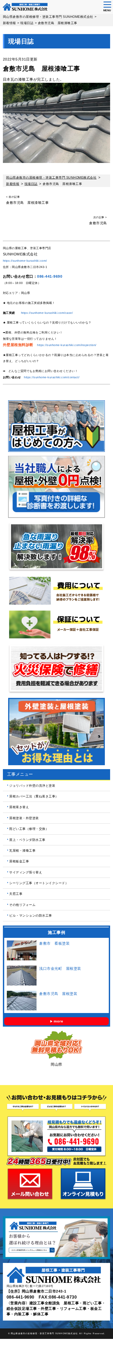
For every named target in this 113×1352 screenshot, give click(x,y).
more (58, 1021)
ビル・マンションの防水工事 (30, 915)
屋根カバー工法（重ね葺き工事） (34, 796)
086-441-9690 (49, 276)
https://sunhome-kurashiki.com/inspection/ (66, 345)
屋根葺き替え (19, 807)
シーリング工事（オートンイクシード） (38, 883)
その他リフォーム (22, 905)
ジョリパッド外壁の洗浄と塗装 (32, 785)
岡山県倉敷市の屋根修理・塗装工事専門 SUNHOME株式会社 (44, 1333)
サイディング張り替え (25, 872)
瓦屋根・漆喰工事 (22, 850)
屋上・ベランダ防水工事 (27, 840)
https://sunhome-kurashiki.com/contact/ (51, 377)
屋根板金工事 (19, 861)
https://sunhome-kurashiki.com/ (25, 260)
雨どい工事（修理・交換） (29, 829)
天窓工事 (15, 894)
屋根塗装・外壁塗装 (24, 818)
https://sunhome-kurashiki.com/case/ (47, 312)
